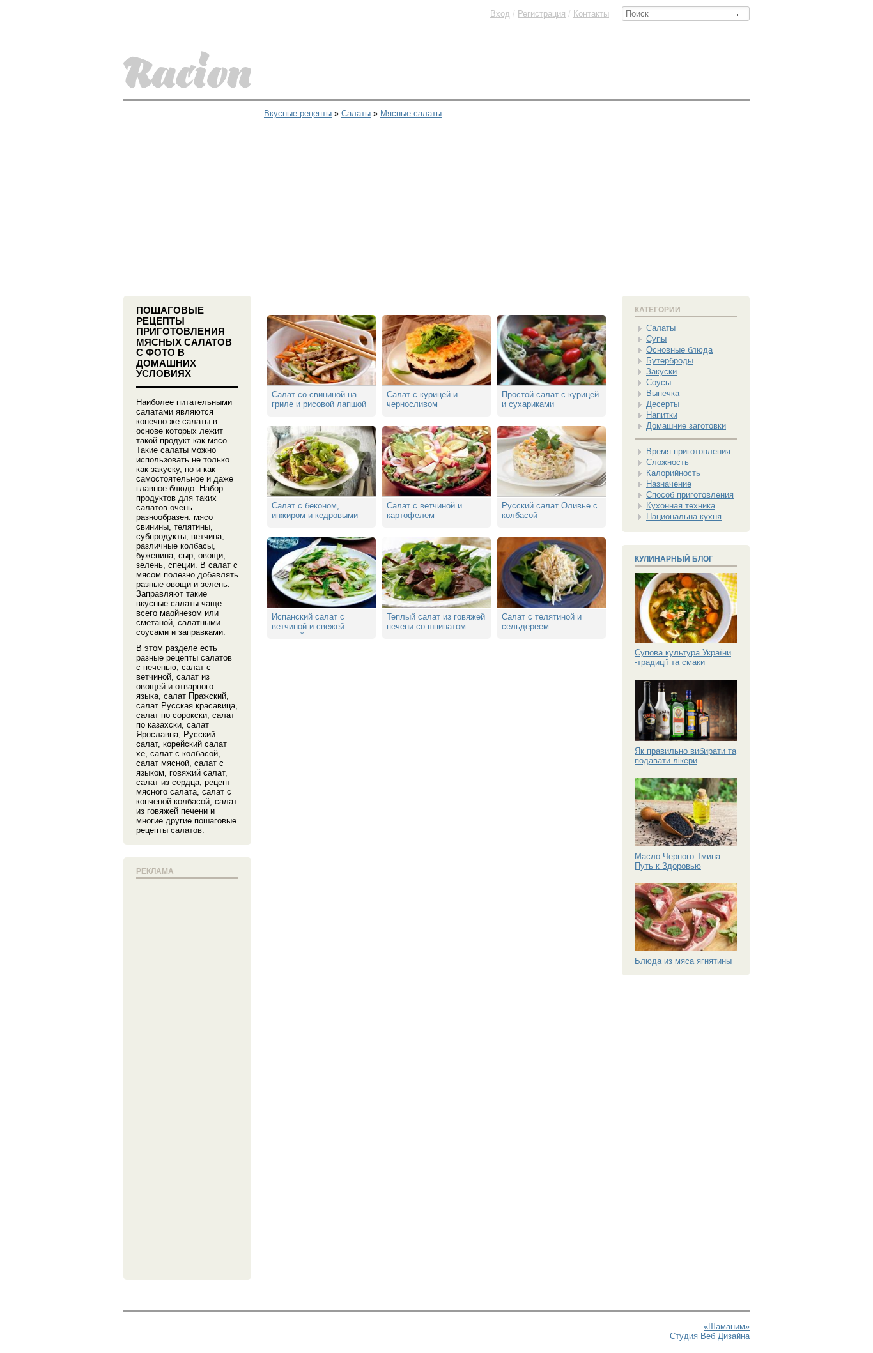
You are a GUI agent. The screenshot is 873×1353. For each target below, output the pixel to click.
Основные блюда (679, 350)
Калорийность (673, 473)
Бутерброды (669, 360)
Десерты (662, 404)
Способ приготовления (690, 495)
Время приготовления (688, 451)
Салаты (661, 328)
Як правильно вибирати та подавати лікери (685, 755)
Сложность (667, 462)
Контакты (591, 14)
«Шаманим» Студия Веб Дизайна (710, 1331)
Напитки (661, 415)
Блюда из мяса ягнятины (683, 961)
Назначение (668, 484)
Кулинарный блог (674, 558)
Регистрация (542, 14)
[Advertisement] (436, 200)
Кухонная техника (680, 505)
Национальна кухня (684, 516)
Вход (500, 14)
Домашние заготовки (686, 426)
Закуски (661, 371)
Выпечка (662, 393)
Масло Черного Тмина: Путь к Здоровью (679, 861)
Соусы (658, 382)
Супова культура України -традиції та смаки (683, 657)
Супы (656, 339)
